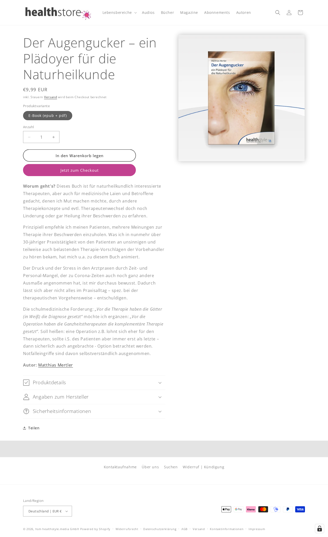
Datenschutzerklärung (159, 529)
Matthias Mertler (55, 365)
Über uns (150, 466)
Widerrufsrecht (127, 529)
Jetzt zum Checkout (79, 170)
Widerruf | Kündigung (203, 466)
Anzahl (28, 127)
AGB (184, 529)
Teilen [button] (34, 427)
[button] (119, 12)
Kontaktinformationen (226, 529)
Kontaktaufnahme (120, 466)
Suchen (171, 466)
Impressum (257, 529)
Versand (50, 97)
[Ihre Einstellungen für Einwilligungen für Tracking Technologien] (319, 528)
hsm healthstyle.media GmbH (57, 529)
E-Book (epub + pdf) (47, 115)
